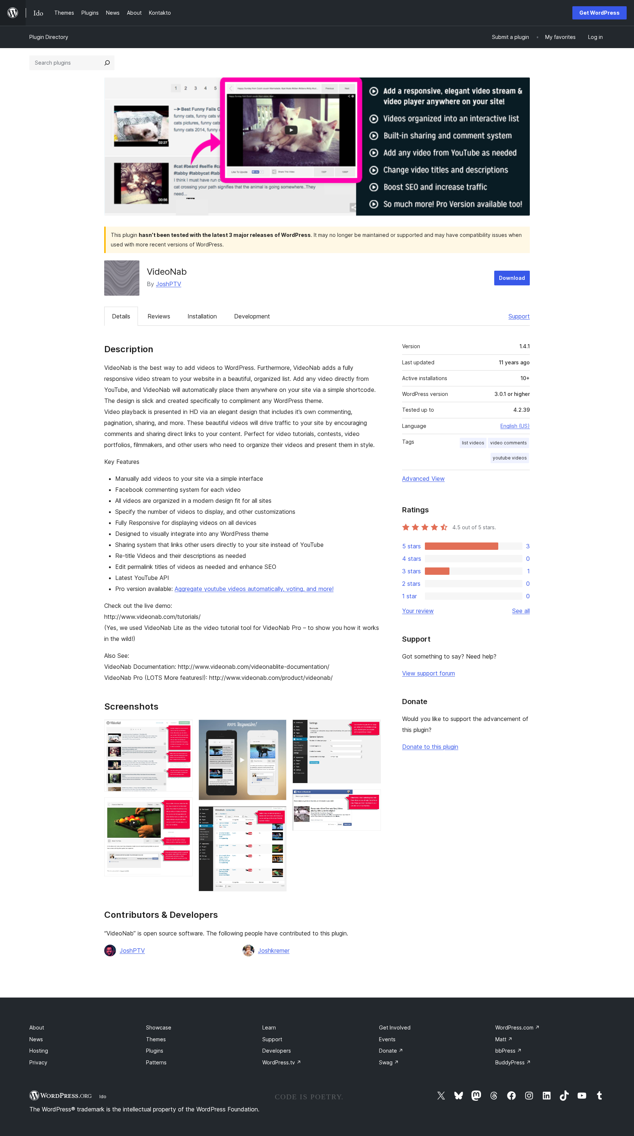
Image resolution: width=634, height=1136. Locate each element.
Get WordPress (599, 13)
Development (252, 316)
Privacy (38, 1062)
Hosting (38, 1050)
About (36, 1027)
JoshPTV (168, 284)
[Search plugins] (107, 62)
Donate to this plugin (430, 746)
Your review (418, 610)
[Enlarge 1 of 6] (182, 729)
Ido (102, 1096)
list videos (473, 443)
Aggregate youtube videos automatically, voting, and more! (254, 588)
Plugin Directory (48, 37)
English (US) (515, 426)
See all (521, 610)
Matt (504, 1039)
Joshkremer (273, 950)
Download (512, 278)
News (36, 1039)
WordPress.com (517, 1027)
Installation (202, 316)
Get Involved (395, 1027)
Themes (156, 1039)
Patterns (156, 1062)
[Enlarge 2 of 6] (182, 807)
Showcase (158, 1027)
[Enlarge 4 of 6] (276, 816)
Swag (389, 1062)
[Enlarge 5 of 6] (371, 729)
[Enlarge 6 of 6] (371, 799)
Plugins (154, 1050)
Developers (276, 1050)
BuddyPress (513, 1062)
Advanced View (423, 478)
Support (519, 316)
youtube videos (510, 458)
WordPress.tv (281, 1062)
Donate (391, 1050)
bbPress (508, 1050)
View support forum (428, 673)
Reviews (158, 316)
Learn (269, 1027)
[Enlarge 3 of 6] (276, 729)
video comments (508, 443)
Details (121, 316)
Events (387, 1039)
